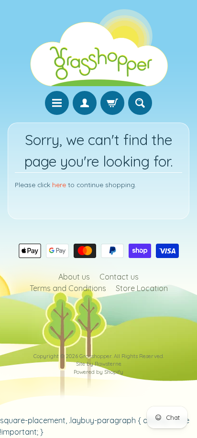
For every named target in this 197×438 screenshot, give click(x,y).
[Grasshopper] (98, 47)
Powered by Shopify (98, 372)
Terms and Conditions (68, 288)
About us (74, 276)
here (59, 184)
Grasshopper (95, 356)
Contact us (119, 276)
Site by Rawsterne (98, 363)
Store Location (142, 288)
